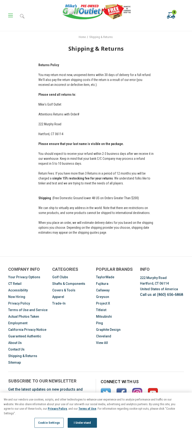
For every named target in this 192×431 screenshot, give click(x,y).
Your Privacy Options (24, 277)
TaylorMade (105, 277)
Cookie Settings (49, 422)
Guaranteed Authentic (24, 336)
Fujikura (102, 284)
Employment (17, 323)
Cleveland (103, 336)
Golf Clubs (60, 277)
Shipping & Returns (22, 356)
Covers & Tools (63, 290)
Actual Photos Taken (23, 316)
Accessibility (18, 290)
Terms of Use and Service (28, 310)
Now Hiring (16, 297)
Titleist (101, 310)
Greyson (102, 297)
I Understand (82, 422)
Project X (103, 303)
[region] (96, 412)
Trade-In (59, 303)
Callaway (103, 290)
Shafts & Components (68, 284)
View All (102, 343)
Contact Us (16, 349)
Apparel (58, 297)
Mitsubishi (104, 316)
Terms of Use (87, 408)
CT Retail (15, 284)
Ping (99, 323)
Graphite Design (108, 330)
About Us (15, 343)
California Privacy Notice (27, 330)
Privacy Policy (19, 303)
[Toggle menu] (10, 16)
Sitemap (14, 362)
